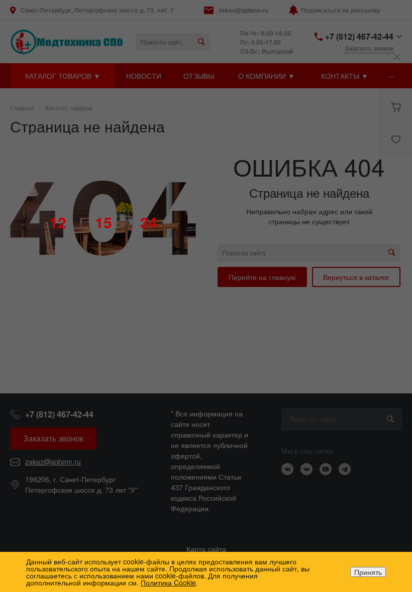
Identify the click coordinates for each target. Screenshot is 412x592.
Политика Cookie (168, 582)
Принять (368, 572)
